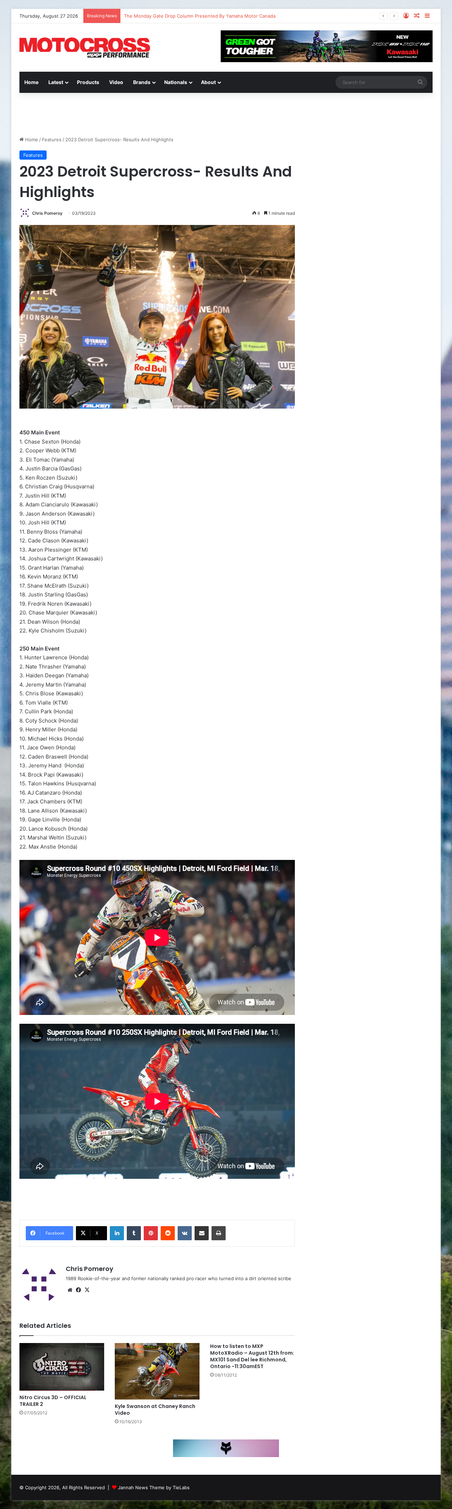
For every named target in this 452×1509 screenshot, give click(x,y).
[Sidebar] (427, 16)
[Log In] (406, 16)
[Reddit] (168, 1233)
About (208, 82)
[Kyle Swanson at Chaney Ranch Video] (157, 1371)
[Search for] (420, 82)
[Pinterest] (151, 1233)
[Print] (219, 1233)
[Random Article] (416, 16)
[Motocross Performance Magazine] (84, 47)
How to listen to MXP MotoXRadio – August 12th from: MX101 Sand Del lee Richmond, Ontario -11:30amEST (252, 1356)
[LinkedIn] (117, 1233)
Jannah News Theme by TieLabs (154, 1487)
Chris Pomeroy (47, 213)
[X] (87, 1290)
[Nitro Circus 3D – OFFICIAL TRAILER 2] (61, 1367)
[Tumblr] (134, 1233)
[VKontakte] (185, 1233)
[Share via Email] (202, 1233)
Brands (141, 82)
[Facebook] (78, 1290)
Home (31, 82)
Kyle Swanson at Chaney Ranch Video (155, 1409)
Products (88, 82)
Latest (55, 82)
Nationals (175, 82)
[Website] (70, 1290)
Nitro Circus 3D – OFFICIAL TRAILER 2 (53, 1401)
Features (51, 139)
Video (116, 82)
